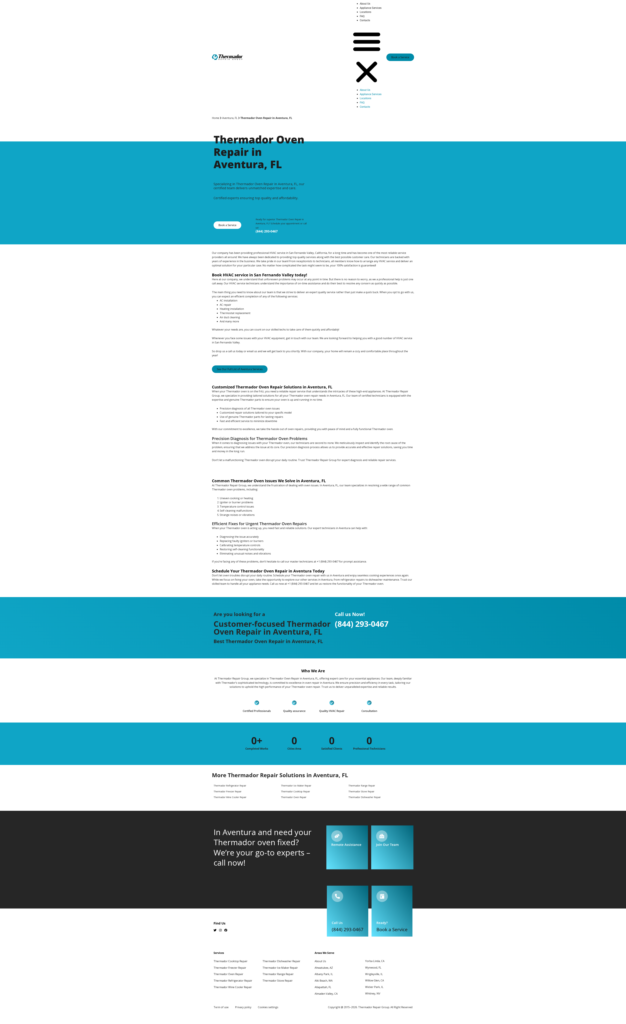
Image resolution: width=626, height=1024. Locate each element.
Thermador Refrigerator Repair (233, 980)
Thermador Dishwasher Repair (281, 961)
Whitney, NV (372, 993)
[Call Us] (337, 896)
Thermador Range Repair (278, 974)
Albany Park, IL (324, 974)
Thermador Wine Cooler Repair (233, 987)
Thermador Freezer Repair (230, 968)
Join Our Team (387, 844)
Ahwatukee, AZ (324, 968)
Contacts (365, 20)
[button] (366, 57)
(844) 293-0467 (267, 231)
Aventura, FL (230, 118)
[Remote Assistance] (337, 836)
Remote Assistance (346, 844)
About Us (365, 3)
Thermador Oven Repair (228, 974)
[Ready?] (382, 896)
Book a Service (392, 929)
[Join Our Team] (382, 836)
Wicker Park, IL (374, 987)
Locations (365, 12)
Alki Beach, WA (324, 980)
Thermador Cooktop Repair (230, 961)
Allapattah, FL (323, 987)
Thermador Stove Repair (277, 980)
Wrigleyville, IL (374, 974)
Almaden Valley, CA (326, 993)
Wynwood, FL (373, 967)
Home (215, 118)
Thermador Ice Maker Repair (280, 968)
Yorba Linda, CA (374, 961)
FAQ (362, 16)
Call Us (337, 923)
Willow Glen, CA (374, 980)
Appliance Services (370, 7)
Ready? (382, 923)
